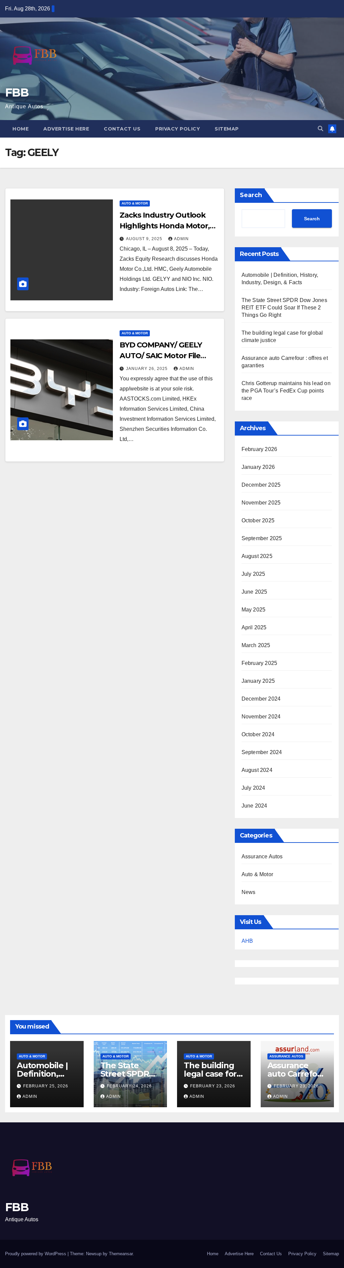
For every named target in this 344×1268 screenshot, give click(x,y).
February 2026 (259, 449)
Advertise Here (66, 129)
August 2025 (257, 556)
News (249, 892)
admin (181, 238)
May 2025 (254, 609)
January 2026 (258, 467)
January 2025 (258, 681)
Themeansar (121, 1253)
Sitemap (227, 129)
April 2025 (254, 627)
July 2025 (253, 574)
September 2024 (262, 752)
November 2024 (261, 716)
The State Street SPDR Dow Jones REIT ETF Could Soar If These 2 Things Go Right (284, 307)
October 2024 (258, 734)
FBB (16, 92)
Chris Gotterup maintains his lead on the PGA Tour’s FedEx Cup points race (286, 390)
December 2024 (261, 699)
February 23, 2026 (212, 1086)
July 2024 (253, 788)
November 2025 (261, 503)
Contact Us (122, 129)
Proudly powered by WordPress (36, 1253)
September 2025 (262, 538)
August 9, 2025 (145, 238)
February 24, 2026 (129, 1086)
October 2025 (258, 520)
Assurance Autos (262, 856)
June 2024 (254, 806)
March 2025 (256, 645)
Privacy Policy (177, 129)
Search (251, 195)
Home (20, 129)
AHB (247, 941)
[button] (320, 129)
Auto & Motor (135, 203)
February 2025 (259, 663)
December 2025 (261, 485)
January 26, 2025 (147, 368)
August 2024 (257, 770)
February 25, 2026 (45, 1086)
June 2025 (254, 592)
